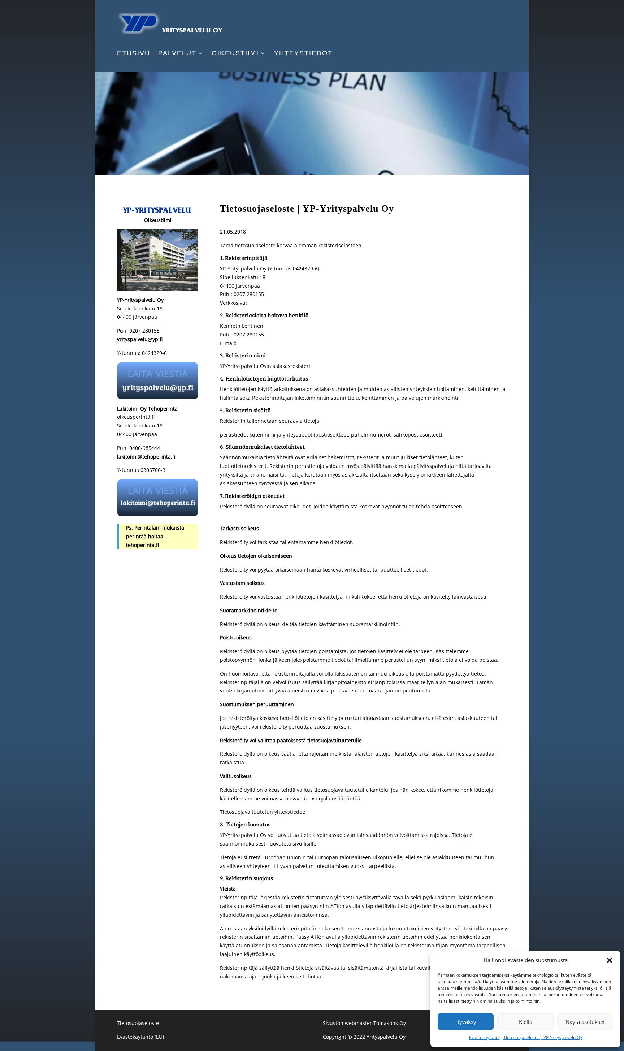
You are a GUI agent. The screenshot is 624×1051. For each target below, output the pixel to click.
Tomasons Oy (389, 1023)
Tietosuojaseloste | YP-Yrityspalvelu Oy (542, 1037)
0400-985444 (144, 447)
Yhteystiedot (303, 54)
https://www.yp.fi (269, 302)
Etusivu (133, 54)
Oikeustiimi (235, 54)
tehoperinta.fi (142, 545)
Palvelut (177, 54)
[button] (609, 960)
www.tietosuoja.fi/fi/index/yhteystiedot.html (359, 811)
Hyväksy (465, 1021)
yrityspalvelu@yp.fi (139, 339)
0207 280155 (144, 330)
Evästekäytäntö (484, 1037)
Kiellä (525, 1021)
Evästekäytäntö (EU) (140, 1036)
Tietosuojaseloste (138, 1023)
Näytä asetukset (585, 1021)
